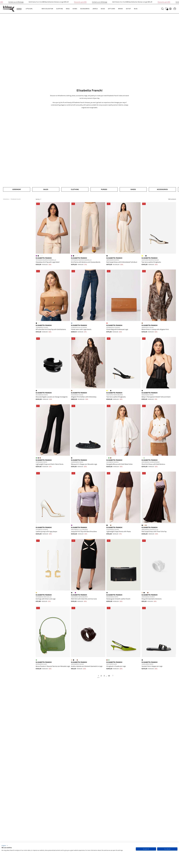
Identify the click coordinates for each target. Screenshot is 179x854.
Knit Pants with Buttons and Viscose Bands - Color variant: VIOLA (71, 255)
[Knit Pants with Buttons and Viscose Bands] (88, 228)
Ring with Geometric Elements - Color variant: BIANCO (75, 660)
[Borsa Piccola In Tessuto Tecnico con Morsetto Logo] (53, 632)
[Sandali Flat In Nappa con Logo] (159, 632)
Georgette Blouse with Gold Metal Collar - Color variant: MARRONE (110, 458)
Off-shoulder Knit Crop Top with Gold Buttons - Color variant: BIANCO (40, 323)
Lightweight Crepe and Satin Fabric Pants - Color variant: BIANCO (42, 458)
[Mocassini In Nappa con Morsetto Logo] (88, 430)
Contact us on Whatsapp (16, 2)
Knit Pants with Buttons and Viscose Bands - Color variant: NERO (73, 255)
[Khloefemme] (9, 9)
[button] (5, 845)
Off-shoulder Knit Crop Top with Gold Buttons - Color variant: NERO (36, 323)
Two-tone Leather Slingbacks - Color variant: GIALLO (142, 255)
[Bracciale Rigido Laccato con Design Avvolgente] (53, 362)
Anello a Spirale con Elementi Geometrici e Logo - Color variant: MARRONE (147, 592)
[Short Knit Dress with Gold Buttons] (159, 430)
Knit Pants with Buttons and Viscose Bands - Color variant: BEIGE (77, 255)
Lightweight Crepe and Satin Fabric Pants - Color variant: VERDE (36, 458)
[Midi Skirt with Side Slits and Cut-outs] (88, 564)
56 (109, 676)
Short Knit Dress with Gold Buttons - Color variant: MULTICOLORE (144, 458)
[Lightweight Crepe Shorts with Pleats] (123, 497)
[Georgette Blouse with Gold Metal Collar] (123, 430)
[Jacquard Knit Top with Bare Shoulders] (88, 497)
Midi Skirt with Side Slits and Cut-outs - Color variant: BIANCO (73, 592)
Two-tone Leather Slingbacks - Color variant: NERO (146, 255)
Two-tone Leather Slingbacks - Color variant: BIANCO (108, 390)
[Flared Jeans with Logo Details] (88, 295)
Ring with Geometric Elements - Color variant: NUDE (142, 592)
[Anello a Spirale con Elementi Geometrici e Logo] (88, 632)
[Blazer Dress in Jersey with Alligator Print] (159, 295)
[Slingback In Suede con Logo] (123, 632)
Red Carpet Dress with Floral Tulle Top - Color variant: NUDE (144, 525)
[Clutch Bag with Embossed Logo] (123, 295)
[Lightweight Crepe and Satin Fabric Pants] (53, 430)
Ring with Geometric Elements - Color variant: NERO (144, 592)
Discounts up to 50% (80, 2)
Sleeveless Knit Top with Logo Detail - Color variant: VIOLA (36, 255)
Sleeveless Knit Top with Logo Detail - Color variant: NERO (38, 255)
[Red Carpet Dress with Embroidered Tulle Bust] (123, 228)
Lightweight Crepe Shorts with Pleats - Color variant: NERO (107, 525)
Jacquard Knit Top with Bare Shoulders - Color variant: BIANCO (73, 525)
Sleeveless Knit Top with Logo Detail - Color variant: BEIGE (42, 255)
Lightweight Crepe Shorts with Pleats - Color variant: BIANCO (108, 525)
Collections (6, 199)
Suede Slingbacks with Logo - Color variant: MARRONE (107, 660)
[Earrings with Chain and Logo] (53, 564)
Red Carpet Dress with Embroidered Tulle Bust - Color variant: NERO (107, 255)
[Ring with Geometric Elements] (159, 564)
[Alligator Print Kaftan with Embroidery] (88, 362)
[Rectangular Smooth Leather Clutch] (123, 564)
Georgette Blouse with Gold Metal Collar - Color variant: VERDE (108, 458)
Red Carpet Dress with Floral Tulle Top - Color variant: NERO (142, 525)
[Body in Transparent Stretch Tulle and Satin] (159, 362)
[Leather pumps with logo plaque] (53, 497)
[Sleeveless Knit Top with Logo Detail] (53, 228)
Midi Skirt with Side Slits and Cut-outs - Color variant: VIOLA (75, 592)
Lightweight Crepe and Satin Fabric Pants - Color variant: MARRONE (40, 458)
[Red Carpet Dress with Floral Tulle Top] (159, 497)
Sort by (37, 199)
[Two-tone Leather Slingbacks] (159, 228)
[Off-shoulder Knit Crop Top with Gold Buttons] (53, 295)
